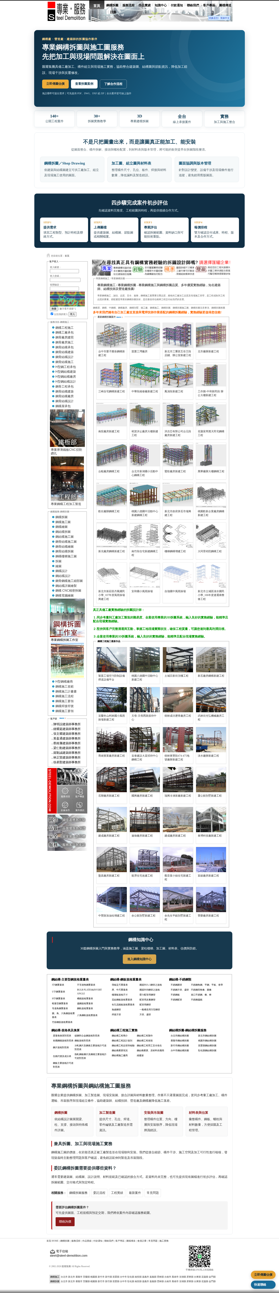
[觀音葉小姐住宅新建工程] (178, 859)
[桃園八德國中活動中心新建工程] (145, 659)
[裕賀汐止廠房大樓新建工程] (145, 415)
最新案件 (135, 1192)
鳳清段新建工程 (174, 391)
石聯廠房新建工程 (109, 795)
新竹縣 (108, 1276)
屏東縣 (190, 1276)
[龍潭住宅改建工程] (145, 859)
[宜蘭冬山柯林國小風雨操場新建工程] (112, 699)
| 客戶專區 (119, 1241)
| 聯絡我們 (108, 1241)
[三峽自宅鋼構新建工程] (112, 375)
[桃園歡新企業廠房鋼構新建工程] (211, 495)
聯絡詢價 (65, 1221)
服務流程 (128, 5)
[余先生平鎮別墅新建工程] (178, 899)
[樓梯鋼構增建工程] (178, 535)
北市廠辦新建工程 (208, 351)
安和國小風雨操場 (142, 591)
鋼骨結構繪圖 (64, 546)
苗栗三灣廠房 (139, 351)
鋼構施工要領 (64, 701)
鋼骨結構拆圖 (64, 551)
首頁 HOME (52, 1241)
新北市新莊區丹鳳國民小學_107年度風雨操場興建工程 (111, 595)
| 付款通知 (97, 1241)
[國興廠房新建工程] (145, 779)
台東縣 (197, 1276)
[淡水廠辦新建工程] (211, 739)
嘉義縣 (153, 1276)
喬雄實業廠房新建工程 (111, 755)
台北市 (64, 1276)
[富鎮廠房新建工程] (211, 859)
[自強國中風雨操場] (178, 575)
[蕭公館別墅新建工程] (211, 779)
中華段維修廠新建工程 (145, 391)
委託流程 (99, 1192)
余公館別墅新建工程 (143, 915)
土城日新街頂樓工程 (176, 675)
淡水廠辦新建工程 (208, 755)
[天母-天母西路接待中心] (145, 699)
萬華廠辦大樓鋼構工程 (211, 471)
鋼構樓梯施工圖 (66, 556)
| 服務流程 (75, 1241)
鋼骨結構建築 (64, 352)
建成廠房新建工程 (109, 835)
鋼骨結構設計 (64, 357)
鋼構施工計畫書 (66, 691)
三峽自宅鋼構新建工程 (111, 391)
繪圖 (58, 566)
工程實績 (117, 1192)
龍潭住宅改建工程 (142, 875)
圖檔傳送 (225, 5)
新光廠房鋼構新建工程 (111, 551)
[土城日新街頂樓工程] (178, 659)
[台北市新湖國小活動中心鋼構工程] (145, 455)
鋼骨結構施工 (64, 362)
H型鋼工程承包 (65, 367)
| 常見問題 (152, 1241)
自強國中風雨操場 (175, 591)
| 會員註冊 (141, 1241)
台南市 (167, 1276)
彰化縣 (130, 1276)
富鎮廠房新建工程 (208, 875)
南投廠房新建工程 (109, 431)
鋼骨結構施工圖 (66, 541)
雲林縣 (160, 1276)
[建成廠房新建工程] (112, 819)
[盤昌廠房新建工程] (112, 859)
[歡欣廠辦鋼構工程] (112, 495)
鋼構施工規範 (64, 686)
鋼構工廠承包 (64, 332)
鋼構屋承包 (63, 406)
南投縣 (138, 1276)
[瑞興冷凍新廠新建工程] (178, 779)
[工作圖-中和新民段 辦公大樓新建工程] (211, 375)
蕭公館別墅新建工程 (210, 795)
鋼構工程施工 (64, 327)
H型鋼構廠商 (64, 681)
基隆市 (79, 1276)
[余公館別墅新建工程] (145, 899)
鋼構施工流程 (64, 696)
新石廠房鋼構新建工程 (211, 675)
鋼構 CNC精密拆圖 (68, 590)
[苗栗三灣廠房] (145, 335)
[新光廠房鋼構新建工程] (112, 535)
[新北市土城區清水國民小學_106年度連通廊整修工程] (211, 575)
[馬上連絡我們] (161, 274)
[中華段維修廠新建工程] (145, 375)
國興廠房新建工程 (142, 795)
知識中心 (161, 5)
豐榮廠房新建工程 (208, 915)
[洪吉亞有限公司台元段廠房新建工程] (178, 415)
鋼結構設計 (63, 576)
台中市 (123, 1276)
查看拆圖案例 (84, 83)
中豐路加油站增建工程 (111, 915)
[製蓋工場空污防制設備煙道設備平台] (112, 659)
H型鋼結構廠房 (65, 376)
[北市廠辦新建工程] (211, 335)
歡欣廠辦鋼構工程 (109, 511)
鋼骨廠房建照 (64, 337)
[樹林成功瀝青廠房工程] (178, 699)
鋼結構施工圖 (64, 536)
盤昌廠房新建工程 (109, 875)
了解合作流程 (113, 83)
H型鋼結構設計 (65, 381)
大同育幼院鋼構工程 (210, 551)
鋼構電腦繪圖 (64, 595)
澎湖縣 (182, 1276)
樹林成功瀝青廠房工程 (178, 715)
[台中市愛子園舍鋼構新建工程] (112, 335)
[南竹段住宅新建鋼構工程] (145, 535)
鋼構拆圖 (112, 5)
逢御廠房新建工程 (142, 835)
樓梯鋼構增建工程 (175, 551)
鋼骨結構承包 (64, 347)
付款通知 (177, 5)
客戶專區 (209, 5)
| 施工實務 (163, 1241)
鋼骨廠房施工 (64, 342)
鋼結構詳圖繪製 (66, 585)
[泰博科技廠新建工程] (211, 819)
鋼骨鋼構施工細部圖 (69, 580)
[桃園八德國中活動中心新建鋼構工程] (145, 495)
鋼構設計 (61, 571)
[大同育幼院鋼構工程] (211, 535)
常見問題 (153, 1192)
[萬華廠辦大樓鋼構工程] (211, 455)
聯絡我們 (193, 5)
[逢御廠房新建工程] (145, 819)
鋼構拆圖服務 (78, 1192)
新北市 (71, 1276)
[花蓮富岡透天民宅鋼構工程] (211, 415)
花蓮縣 (204, 1276)
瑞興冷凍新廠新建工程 (178, 795)
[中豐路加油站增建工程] (112, 899)
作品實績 (145, 5)
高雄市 (175, 1276)
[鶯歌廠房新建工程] (178, 455)
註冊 (113, 12)
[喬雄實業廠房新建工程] (112, 739)
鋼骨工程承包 (64, 386)
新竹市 (101, 1276)
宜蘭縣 (86, 1276)
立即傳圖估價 (55, 83)
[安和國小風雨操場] (145, 575)
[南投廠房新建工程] (112, 415)
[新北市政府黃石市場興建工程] (178, 495)
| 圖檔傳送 (130, 1241)
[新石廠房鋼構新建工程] (211, 659)
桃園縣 (93, 1276)
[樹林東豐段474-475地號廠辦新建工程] (178, 739)
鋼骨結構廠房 (64, 396)
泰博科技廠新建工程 (210, 835)
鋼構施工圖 (63, 522)
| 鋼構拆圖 (64, 1241)
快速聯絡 (260, 1284)
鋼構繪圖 (61, 526)
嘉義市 (145, 1276)
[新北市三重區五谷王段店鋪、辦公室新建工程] (178, 335)
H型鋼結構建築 (65, 371)
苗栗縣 (116, 1276)
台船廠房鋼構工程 (109, 471)
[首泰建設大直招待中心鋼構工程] (145, 739)
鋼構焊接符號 (64, 706)
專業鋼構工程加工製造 (66, 504)
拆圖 (58, 561)
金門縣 (212, 1276)
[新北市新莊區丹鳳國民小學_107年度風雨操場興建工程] (112, 575)
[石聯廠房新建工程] (112, 779)
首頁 (96, 6)
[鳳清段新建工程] (178, 375)
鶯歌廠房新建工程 (175, 471)
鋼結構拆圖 (63, 531)
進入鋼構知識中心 (139, 959)
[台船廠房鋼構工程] (112, 455)
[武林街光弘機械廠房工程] (211, 699)
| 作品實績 (86, 1241)
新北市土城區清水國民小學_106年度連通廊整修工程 (211, 595)
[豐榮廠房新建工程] (211, 899)
